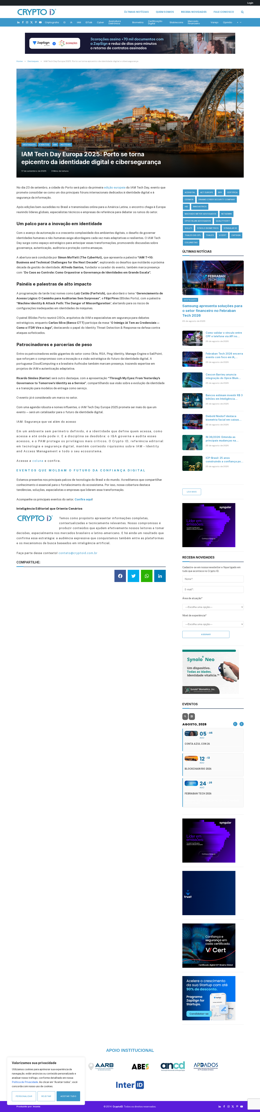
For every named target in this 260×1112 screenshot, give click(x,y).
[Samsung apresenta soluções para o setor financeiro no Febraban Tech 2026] (213, 278)
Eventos (44, 145)
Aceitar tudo (68, 1096)
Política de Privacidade (25, 1082)
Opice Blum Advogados (198, 221)
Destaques (29, 145)
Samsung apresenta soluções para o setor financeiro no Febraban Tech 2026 (212, 311)
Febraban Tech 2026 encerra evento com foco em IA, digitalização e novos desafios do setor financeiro (224, 355)
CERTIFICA (232, 192)
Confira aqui (83, 499)
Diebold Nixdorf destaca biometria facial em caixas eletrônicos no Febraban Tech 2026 (222, 418)
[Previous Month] (235, 724)
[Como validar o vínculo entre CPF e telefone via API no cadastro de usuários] (192, 338)
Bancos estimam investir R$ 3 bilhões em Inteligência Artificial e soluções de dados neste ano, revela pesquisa (224, 397)
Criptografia (52, 22)
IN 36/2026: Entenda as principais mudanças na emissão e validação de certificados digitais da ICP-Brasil (223, 438)
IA (71, 22)
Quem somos (165, 12)
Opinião (227, 22)
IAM (79, 22)
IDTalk (89, 22)
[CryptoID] (36, 12)
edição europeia (115, 187)
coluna (38, 461)
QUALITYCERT (223, 221)
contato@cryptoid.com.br (78, 553)
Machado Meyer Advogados (200, 214)
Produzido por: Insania (28, 1106)
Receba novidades (194, 12)
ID (64, 22)
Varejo (214, 22)
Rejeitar (46, 1096)
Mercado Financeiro (194, 22)
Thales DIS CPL (193, 235)
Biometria (137, 22)
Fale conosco (224, 12)
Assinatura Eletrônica (115, 22)
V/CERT (222, 235)
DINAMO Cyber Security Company (216, 199)
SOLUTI (188, 228)
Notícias (66, 145)
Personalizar (24, 1096)
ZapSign (236, 235)
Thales (210, 235)
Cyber (100, 22)
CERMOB (189, 199)
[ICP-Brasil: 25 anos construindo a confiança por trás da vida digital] (192, 463)
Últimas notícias (136, 12)
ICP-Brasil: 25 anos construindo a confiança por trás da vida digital (224, 459)
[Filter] (192, 716)
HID (186, 206)
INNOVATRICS (200, 206)
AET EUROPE (206, 192)
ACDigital (190, 192)
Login (250, 2)
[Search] (242, 12)
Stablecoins (176, 22)
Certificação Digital (155, 22)
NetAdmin (226, 214)
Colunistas (191, 242)
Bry (220, 192)
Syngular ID (230, 228)
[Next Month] (241, 724)
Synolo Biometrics (208, 228)
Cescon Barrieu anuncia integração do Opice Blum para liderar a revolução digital (222, 376)
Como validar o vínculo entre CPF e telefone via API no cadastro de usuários (224, 334)
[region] (46, 1081)
